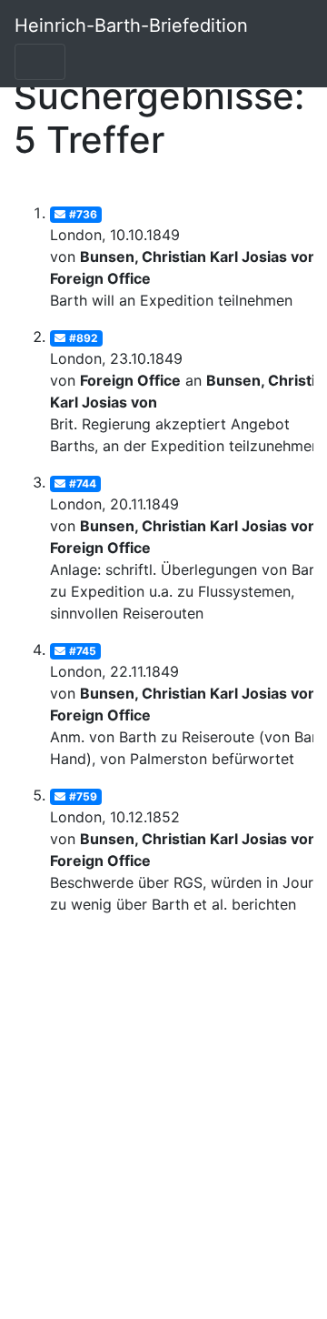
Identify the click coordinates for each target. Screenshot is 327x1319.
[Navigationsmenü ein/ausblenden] (40, 62)
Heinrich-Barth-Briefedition (131, 25)
